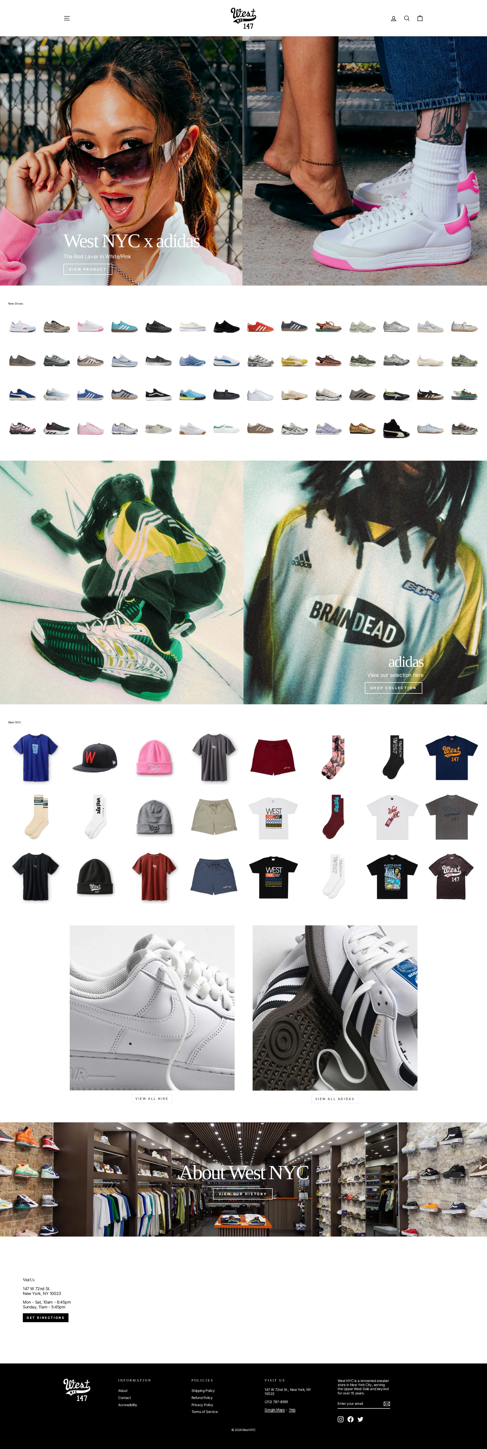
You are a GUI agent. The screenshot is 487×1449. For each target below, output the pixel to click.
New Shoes (15, 303)
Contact (124, 1398)
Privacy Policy (202, 1405)
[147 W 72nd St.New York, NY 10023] (243, 1300)
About (122, 1391)
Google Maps (275, 1410)
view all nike (152, 1099)
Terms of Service (205, 1412)
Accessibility (127, 1405)
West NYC (14, 722)
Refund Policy (202, 1398)
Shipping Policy (203, 1391)
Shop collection (393, 688)
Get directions (46, 1318)
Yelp (292, 1410)
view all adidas (335, 1099)
